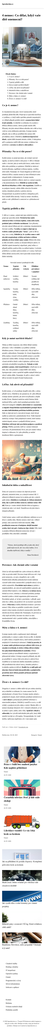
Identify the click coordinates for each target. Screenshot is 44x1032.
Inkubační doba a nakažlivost (19, 90)
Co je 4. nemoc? (14, 77)
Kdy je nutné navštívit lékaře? (19, 85)
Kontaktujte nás (23, 727)
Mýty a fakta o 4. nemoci (17, 96)
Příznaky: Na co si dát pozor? (19, 79)
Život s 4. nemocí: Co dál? (18, 99)
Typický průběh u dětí (16, 82)
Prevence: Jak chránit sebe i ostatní (20, 93)
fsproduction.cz (7, 4)
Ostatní (40, 735)
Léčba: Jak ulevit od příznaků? (19, 88)
